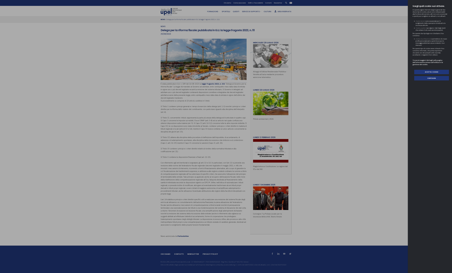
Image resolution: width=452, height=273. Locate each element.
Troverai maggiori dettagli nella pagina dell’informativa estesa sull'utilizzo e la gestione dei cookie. (428, 62)
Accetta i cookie (431, 72)
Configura (431, 78)
